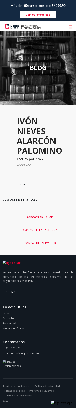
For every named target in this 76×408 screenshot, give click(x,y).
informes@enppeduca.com (23, 353)
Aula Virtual (9, 323)
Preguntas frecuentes (41, 390)
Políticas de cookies (14, 390)
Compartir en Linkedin (39, 217)
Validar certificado (13, 328)
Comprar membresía (38, 14)
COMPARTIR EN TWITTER (40, 243)
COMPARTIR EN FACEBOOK (40, 230)
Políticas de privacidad (47, 386)
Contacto (8, 318)
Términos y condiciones (16, 386)
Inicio (6, 313)
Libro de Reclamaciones (19, 395)
